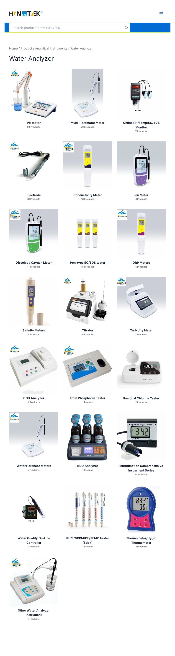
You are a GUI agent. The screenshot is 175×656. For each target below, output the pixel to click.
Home (13, 48)
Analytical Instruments (51, 48)
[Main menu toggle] (161, 13)
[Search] (127, 27)
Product (26, 48)
